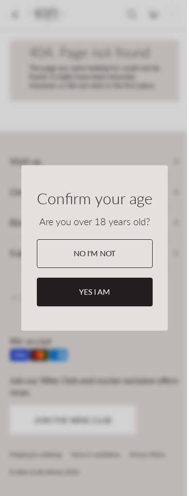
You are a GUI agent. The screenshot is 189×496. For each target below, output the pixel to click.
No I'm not (94, 253)
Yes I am (94, 291)
